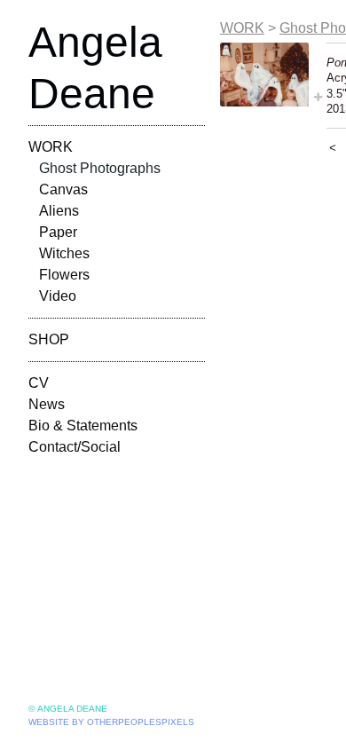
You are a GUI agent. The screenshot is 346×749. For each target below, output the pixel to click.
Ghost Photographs (100, 168)
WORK (50, 146)
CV (38, 382)
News (46, 404)
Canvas (63, 189)
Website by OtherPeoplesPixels (111, 722)
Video (57, 296)
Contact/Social (74, 446)
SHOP (48, 339)
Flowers (64, 274)
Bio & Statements (83, 425)
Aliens (59, 210)
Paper (58, 232)
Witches (64, 253)
